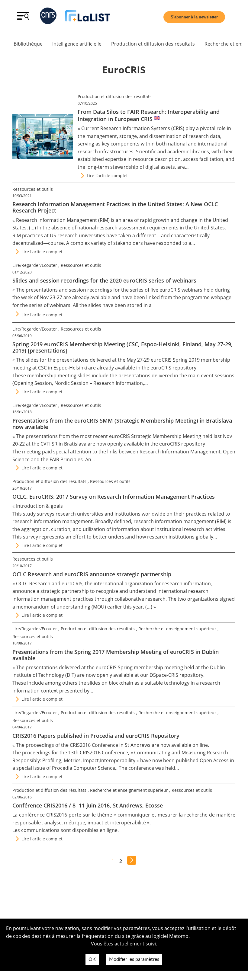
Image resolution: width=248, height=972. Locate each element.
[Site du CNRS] (48, 17)
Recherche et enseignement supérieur (177, 628)
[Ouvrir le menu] (23, 18)
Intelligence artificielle (76, 43)
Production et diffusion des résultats (153, 43)
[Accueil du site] (87, 17)
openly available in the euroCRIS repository (156, 443)
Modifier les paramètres (134, 959)
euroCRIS (72, 583)
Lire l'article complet (107, 175)
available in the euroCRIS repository (155, 367)
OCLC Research (33, 583)
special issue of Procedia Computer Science (65, 768)
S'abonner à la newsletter (194, 17)
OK (92, 959)
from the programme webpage (196, 297)
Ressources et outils (32, 189)
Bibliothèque (28, 43)
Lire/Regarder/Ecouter (34, 265)
